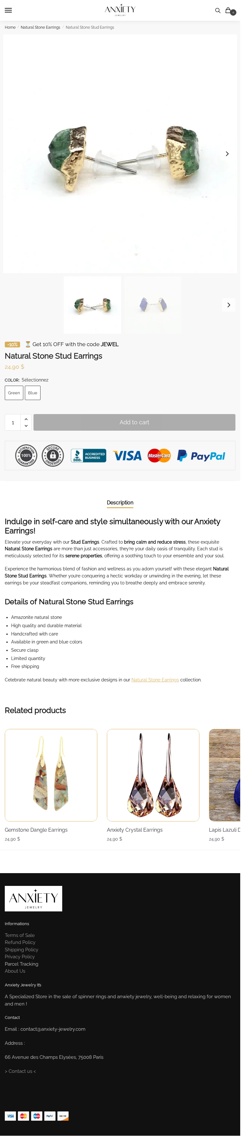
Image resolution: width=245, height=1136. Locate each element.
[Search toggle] (218, 10)
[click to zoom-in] (122, 153)
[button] (227, 153)
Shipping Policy (21, 950)
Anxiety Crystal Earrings (135, 830)
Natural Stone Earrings (40, 27)
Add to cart (134, 422)
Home (10, 27)
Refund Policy (20, 942)
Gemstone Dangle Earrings (36, 830)
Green (14, 392)
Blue (32, 392)
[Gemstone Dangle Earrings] (51, 775)
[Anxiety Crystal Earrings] (153, 775)
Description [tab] (120, 503)
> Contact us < (20, 1071)
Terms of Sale (20, 935)
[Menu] (14, 10)
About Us (15, 971)
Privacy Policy (20, 957)
